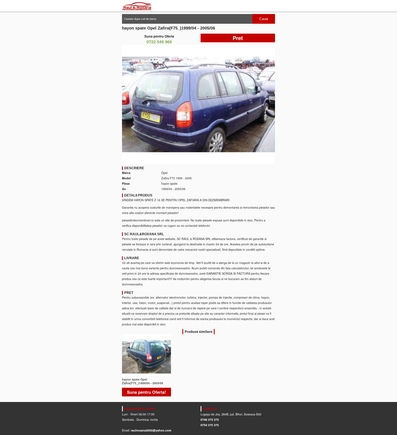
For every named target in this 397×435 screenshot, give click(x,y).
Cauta (263, 19)
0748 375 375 (210, 419)
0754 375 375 (210, 425)
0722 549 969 (159, 42)
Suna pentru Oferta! (146, 392)
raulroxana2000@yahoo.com (151, 430)
